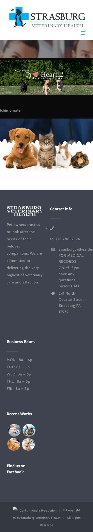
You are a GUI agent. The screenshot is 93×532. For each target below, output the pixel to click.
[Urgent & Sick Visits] (13, 444)
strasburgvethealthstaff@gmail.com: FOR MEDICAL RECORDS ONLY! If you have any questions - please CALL (72, 267)
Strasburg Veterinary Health (41, 517)
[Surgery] (14, 430)
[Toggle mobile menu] (83, 33)
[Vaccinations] (29, 430)
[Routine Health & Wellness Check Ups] (28, 444)
